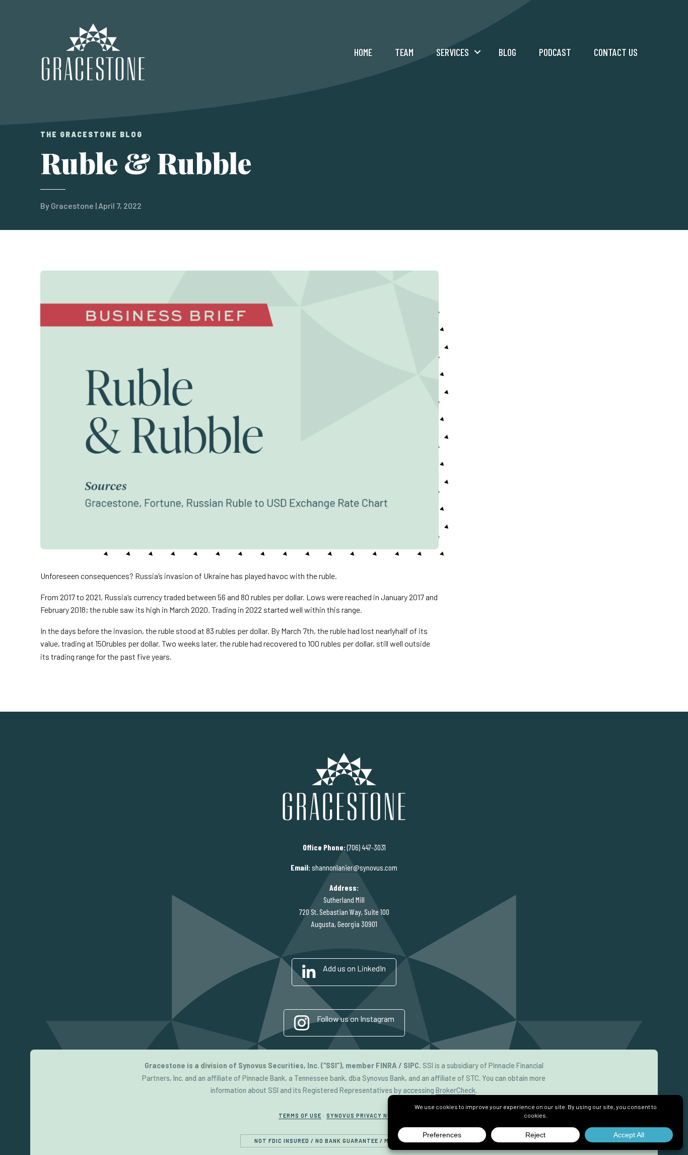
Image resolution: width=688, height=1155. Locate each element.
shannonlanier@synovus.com (354, 867)
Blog (507, 52)
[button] (477, 52)
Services (452, 52)
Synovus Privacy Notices (367, 1115)
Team (404, 52)
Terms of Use (300, 1115)
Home (363, 52)
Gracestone (72, 205)
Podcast (555, 52)
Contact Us (616, 52)
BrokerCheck (455, 1090)
